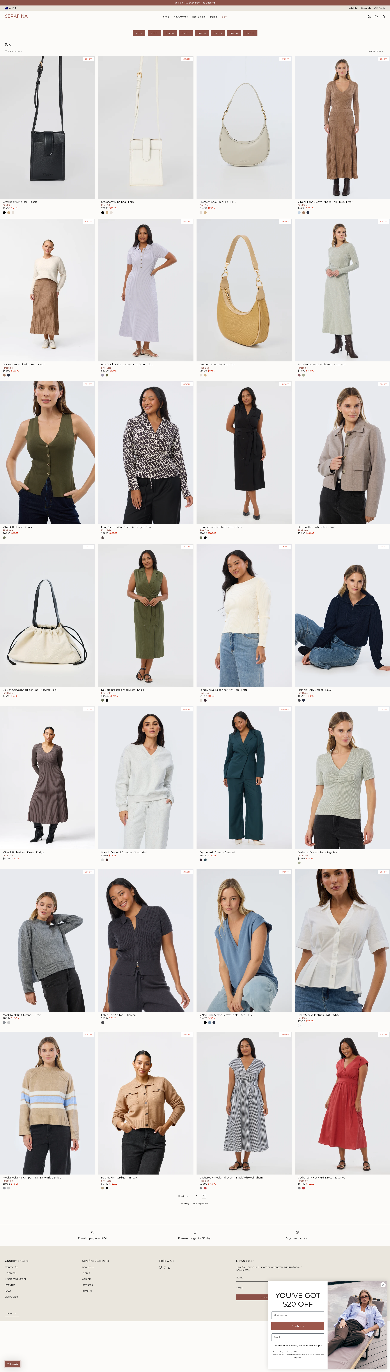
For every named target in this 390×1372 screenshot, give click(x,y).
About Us (87, 1267)
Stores (86, 1273)
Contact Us (11, 1267)
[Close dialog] (383, 1284)
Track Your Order (15, 1279)
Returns (10, 1284)
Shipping (10, 1273)
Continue (298, 1326)
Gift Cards (379, 8)
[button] (166, 16)
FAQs (8, 1290)
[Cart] (383, 16)
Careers (86, 1279)
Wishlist (353, 8)
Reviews (87, 1290)
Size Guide (11, 1296)
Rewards (366, 8)
